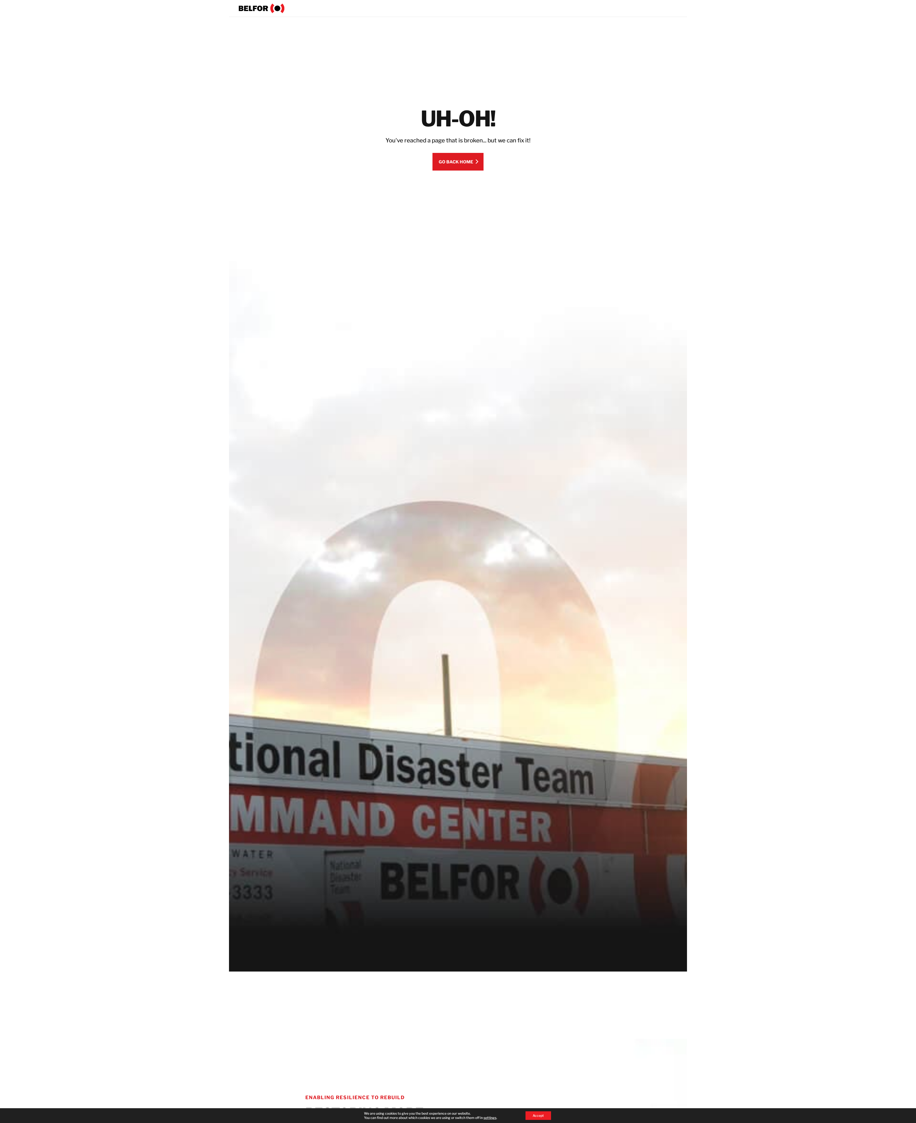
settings (490, 1118)
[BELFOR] (262, 8)
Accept (538, 1115)
